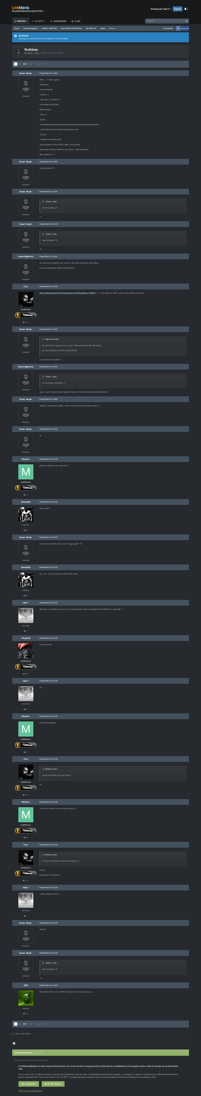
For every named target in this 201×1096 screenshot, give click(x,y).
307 (27, 674)
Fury (26, 286)
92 (26, 530)
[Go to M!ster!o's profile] (25, 471)
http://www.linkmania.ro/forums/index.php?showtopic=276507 (68, 293)
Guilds (60, 53)
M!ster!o (26, 459)
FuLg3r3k (25, 638)
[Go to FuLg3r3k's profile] (25, 650)
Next (25, 64)
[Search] (186, 21)
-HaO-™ (25, 602)
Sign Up (177, 9)
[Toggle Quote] (43, 201)
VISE (26, 985)
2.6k (27, 322)
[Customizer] (186, 8)
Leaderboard (59, 21)
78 (26, 495)
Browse (21, 21)
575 (27, 1014)
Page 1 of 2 (41, 64)
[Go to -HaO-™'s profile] (25, 615)
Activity (39, 21)
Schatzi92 (25, 502)
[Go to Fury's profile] (25, 299)
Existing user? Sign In (160, 9)
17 (27, 631)
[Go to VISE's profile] (25, 998)
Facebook (185, 28)
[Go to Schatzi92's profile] (25, 514)
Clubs (77, 21)
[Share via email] (14, 1043)
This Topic (176, 21)
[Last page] (31, 64)
